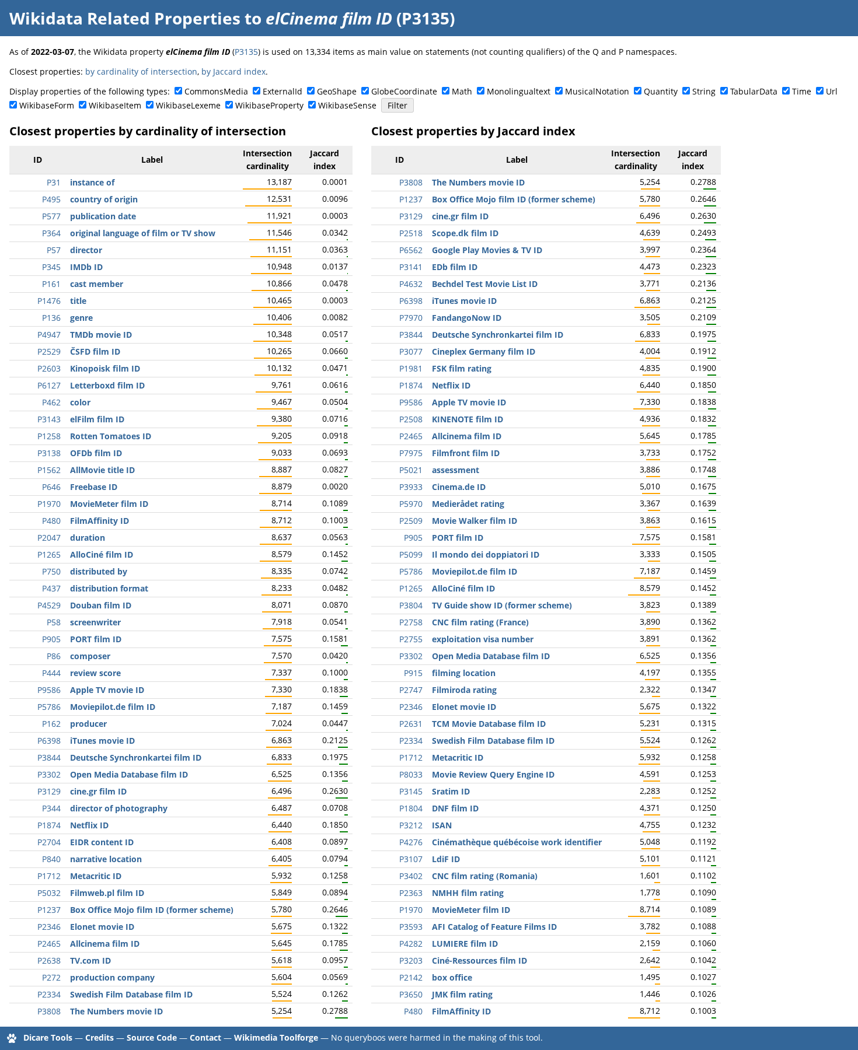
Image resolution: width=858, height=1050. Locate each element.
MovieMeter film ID (109, 503)
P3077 (411, 351)
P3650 (411, 994)
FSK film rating (461, 368)
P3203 (411, 960)
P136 (51, 317)
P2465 (49, 943)
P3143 (49, 419)
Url (832, 91)
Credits (99, 1037)
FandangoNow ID (466, 317)
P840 (51, 858)
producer (88, 723)
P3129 (49, 791)
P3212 (411, 825)
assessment (455, 469)
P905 (51, 639)
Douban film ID (100, 605)
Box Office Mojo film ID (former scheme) (151, 909)
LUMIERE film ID (465, 943)
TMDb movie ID (101, 334)
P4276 (411, 842)
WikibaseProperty (269, 105)
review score (95, 672)
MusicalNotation (597, 91)
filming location (464, 672)
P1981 (411, 368)
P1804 (411, 808)
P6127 (49, 385)
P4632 (411, 283)
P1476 (49, 300)
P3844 (49, 757)
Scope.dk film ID (465, 233)
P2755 (411, 639)
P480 (51, 520)
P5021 (411, 469)
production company (112, 977)
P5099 (411, 554)
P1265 (49, 554)
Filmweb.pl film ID (107, 892)
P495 (51, 199)
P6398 (49, 740)
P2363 (411, 892)
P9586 (49, 689)
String (704, 91)
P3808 (49, 1011)
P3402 (411, 875)
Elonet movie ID (102, 926)
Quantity (661, 91)
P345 (51, 266)
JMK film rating (462, 994)
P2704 (49, 842)
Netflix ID (89, 825)
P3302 (49, 774)
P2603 (49, 368)
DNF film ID (455, 808)
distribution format (109, 588)
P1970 (49, 503)
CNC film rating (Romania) (485, 875)
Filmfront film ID (466, 453)
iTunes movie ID (102, 740)
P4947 (49, 334)
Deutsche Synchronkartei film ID (135, 757)
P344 (51, 808)
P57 (54, 250)
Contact (205, 1037)
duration (87, 537)
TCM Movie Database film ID (489, 723)
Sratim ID (451, 791)
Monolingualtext (518, 91)
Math (462, 91)
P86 (54, 656)
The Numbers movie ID (116, 1011)
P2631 (411, 723)
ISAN (442, 825)
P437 (51, 588)
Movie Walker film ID (474, 520)
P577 (51, 216)
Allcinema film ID (104, 943)
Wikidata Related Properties (124, 18)
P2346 (49, 926)
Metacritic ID (95, 875)
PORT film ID (95, 639)
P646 (51, 486)
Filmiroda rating (464, 689)
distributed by (98, 571)
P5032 (49, 892)
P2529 (49, 351)
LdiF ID (446, 858)
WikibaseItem (115, 105)
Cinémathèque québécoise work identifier (517, 842)
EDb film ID (454, 266)
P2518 (411, 233)
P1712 (49, 875)
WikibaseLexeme (188, 105)
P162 (51, 723)
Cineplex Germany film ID (483, 351)
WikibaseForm (46, 105)
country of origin (104, 199)
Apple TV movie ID (107, 689)
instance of (92, 182)
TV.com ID (90, 960)
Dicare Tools (47, 1037)
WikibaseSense (347, 105)
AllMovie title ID (102, 469)
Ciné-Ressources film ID (479, 960)
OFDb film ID (96, 453)
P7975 (411, 453)
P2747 (411, 689)
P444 (51, 672)
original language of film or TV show (142, 233)
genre (81, 317)
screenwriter (95, 622)
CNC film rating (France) (480, 622)
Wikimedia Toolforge (276, 1037)
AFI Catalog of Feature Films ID (494, 926)
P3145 (411, 791)
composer (90, 656)
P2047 (49, 537)
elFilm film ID (97, 419)
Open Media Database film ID (129, 774)
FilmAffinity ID (99, 520)
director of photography (119, 808)
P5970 (411, 503)
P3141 (411, 266)
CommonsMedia (216, 91)
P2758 (411, 622)
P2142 (411, 977)
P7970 (411, 317)
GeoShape (337, 91)
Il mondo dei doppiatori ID (485, 554)
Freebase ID (93, 486)
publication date (103, 216)
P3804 (411, 605)
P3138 (49, 453)
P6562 (411, 250)
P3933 (411, 486)
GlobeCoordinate (404, 91)
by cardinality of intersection (141, 71)
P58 (54, 622)
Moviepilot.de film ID (112, 706)
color (80, 402)
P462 (51, 402)
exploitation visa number (482, 639)
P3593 (411, 926)
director (86, 250)
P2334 (49, 994)
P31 (54, 182)
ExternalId (282, 91)
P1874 (49, 825)
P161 (51, 283)
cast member (96, 283)
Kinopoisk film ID (105, 368)
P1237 (49, 909)
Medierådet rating (468, 503)
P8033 (411, 774)
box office (452, 977)
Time (801, 91)
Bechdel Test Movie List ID (485, 283)
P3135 (246, 51)
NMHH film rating (468, 892)
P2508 (411, 419)
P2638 (49, 960)
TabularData (753, 91)
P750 (51, 571)
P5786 (49, 706)
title (78, 300)
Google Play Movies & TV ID (487, 250)
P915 (413, 672)
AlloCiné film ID (101, 554)
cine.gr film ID (98, 791)
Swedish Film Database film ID (131, 994)
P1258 (49, 436)
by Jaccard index (233, 71)
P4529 (49, 605)
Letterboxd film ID (107, 385)
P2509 (411, 520)
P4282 (411, 943)
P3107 (411, 858)
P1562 (49, 469)
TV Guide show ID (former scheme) (502, 605)
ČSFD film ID (95, 351)
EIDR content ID (102, 842)
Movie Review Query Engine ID (493, 774)
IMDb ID (86, 266)
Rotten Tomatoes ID (110, 436)
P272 (51, 977)
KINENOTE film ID (467, 419)
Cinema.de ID (459, 486)
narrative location (106, 858)
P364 (51, 233)
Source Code (152, 1037)
